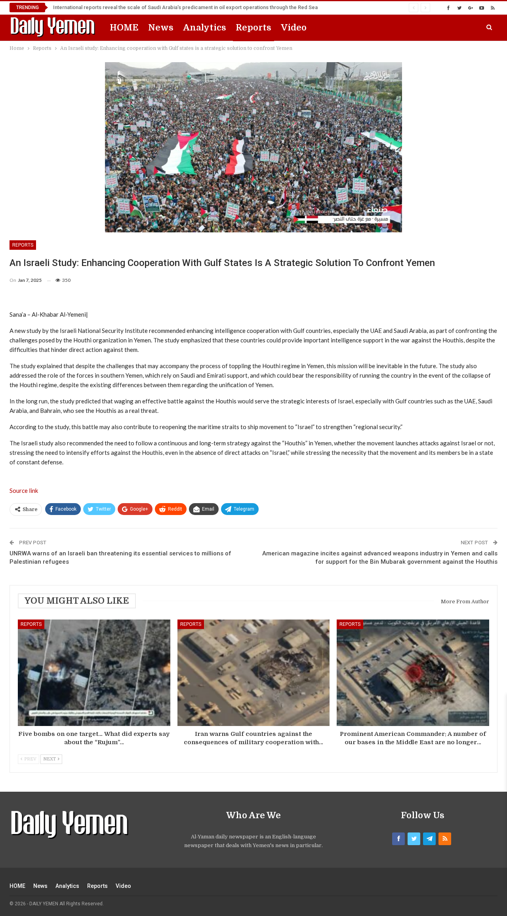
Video (294, 27)
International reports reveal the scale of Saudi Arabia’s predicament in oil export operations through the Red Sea (185, 7)
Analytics (204, 27)
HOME (124, 27)
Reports (253, 27)
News (160, 27)
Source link (24, 490)
